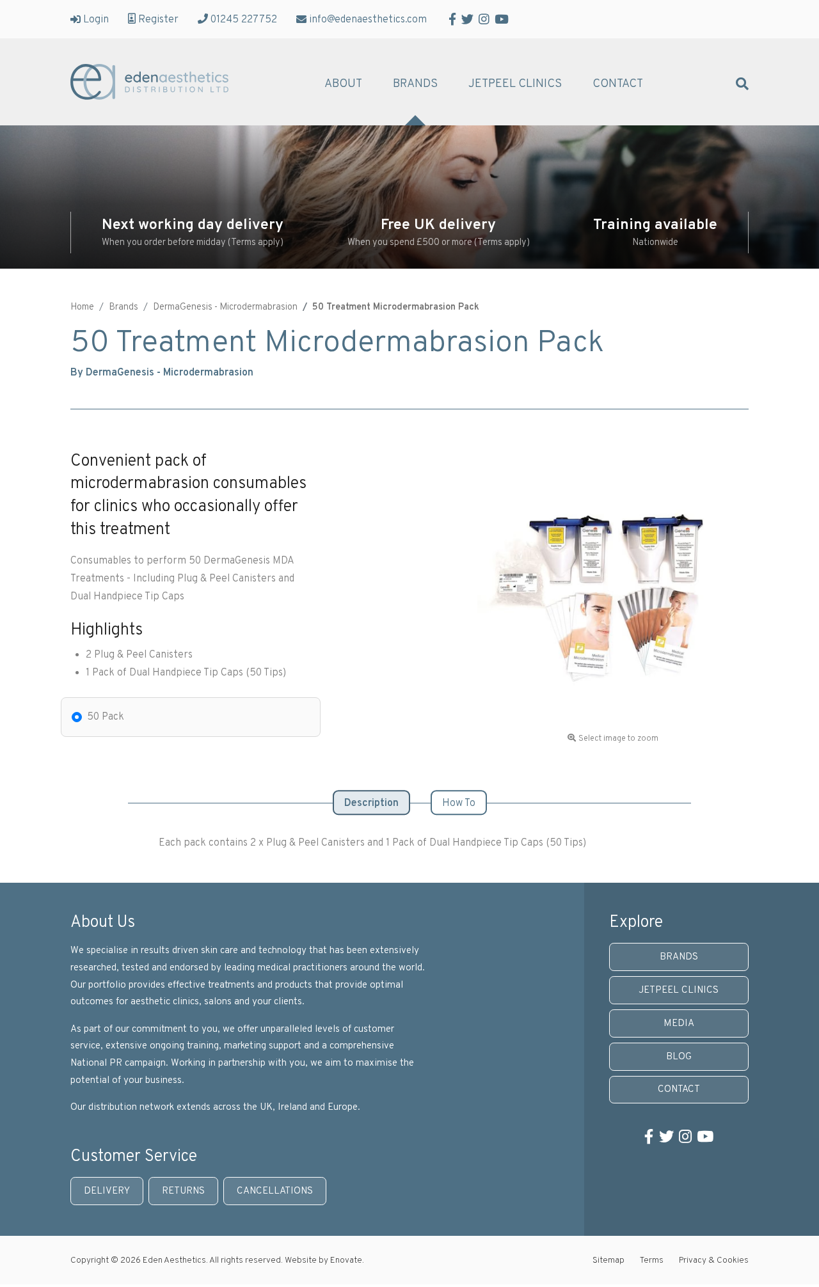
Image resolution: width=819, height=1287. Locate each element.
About (343, 84)
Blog (679, 1057)
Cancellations (275, 1191)
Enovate (346, 1260)
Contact (617, 84)
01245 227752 (244, 19)
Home (82, 307)
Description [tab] (371, 803)
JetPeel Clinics (515, 84)
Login (96, 19)
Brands (415, 84)
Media (679, 1024)
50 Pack (105, 717)
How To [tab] (458, 803)
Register (158, 19)
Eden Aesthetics (149, 82)
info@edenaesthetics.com (368, 19)
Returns (183, 1191)
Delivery (107, 1191)
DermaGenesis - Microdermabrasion (225, 307)
